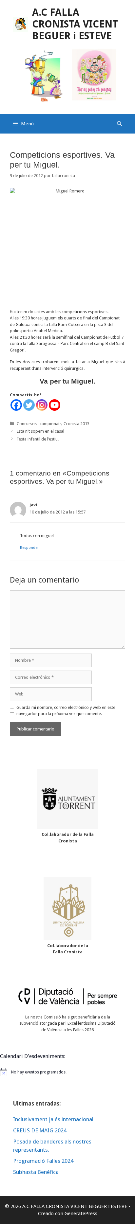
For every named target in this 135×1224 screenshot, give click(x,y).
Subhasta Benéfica (36, 1172)
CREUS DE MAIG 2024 (40, 1130)
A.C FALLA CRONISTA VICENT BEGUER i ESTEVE (75, 24)
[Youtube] (54, 405)
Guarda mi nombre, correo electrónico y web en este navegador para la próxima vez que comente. (65, 710)
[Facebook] (16, 405)
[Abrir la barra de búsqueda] (119, 124)
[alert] (67, 1072)
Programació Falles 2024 (43, 1161)
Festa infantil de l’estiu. (38, 439)
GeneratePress (81, 1213)
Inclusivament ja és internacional (53, 1119)
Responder (29, 548)
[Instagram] (42, 405)
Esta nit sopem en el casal (40, 431)
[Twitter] (29, 405)
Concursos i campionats (39, 423)
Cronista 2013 (76, 423)
